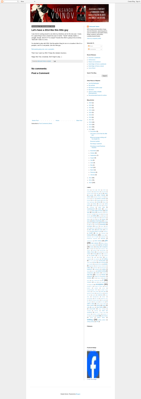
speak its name (90, 293)
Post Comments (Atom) (45, 123)
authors (89, 196)
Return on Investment (95, 62)
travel (104, 305)
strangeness (96, 296)
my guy (99, 255)
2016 (90, 122)
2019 (90, 115)
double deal (98, 214)
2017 (90, 119)
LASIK (96, 245)
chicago (106, 205)
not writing (105, 259)
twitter (93, 307)
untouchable (92, 308)
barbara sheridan (101, 198)
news (100, 257)
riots (88, 280)
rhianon (99, 278)
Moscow (104, 252)
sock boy (103, 291)
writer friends (104, 315)
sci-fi (92, 284)
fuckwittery (89, 226)
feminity (106, 221)
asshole (91, 195)
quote (88, 271)
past (95, 262)
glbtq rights (91, 229)
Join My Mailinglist (94, 83)
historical (103, 233)
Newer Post (35, 120)
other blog (89, 262)
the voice (102, 301)
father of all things (97, 221)
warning (96, 310)
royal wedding (102, 282)
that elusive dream (95, 300)
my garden (92, 255)
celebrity (94, 205)
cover (99, 209)
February (93, 172)
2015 (90, 124)
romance (89, 282)
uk (107, 307)
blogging (99, 200)
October (92, 153)
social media (95, 291)
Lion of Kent (92, 68)
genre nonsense (104, 228)
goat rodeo (100, 229)
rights (104, 278)
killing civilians (104, 243)
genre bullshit (94, 228)
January (92, 175)
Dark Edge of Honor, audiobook (97, 64)
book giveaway (90, 202)
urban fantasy (102, 308)
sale (88, 284)
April (91, 167)
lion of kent (104, 245)
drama (104, 214)
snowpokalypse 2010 (92, 289)
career (100, 203)
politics (88, 267)
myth (95, 257)
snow (103, 288)
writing (90, 319)
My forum (91, 89)
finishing (96, 222)
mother (89, 253)
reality (97, 274)
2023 (90, 107)
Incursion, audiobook (94, 57)
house (95, 235)
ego (100, 215)
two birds (100, 307)
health (91, 233)
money (98, 252)
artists (106, 193)
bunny (94, 203)
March (92, 170)
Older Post (79, 120)
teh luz (96, 298)
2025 (90, 103)
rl (102, 280)
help (97, 233)
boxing (98, 202)
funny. (102, 226)
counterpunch (91, 209)
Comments (92, 49)
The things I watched (96, 143)
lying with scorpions (102, 247)
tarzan (103, 296)
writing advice (101, 319)
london (92, 246)
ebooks (89, 215)
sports (94, 295)
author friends (101, 195)
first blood (103, 222)
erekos (98, 217)
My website (92, 85)
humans (103, 235)
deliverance (100, 212)
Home (57, 120)
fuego (96, 226)
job (106, 240)
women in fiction (97, 314)
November (93, 150)
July (91, 160)
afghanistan (96, 191)
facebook (104, 217)
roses (95, 282)
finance (90, 222)
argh (97, 193)
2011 (90, 180)
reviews (89, 278)
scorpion (100, 284)
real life (89, 274)
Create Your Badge (92, 379)
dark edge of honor (97, 210)
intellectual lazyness (92, 238)
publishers (89, 269)
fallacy (88, 219)
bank (93, 198)
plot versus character (101, 266)
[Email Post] (54, 61)
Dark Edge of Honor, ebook (96, 66)
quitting (104, 269)
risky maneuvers (96, 280)
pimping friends (98, 264)
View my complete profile (94, 38)
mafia (94, 248)
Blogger (78, 394)
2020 (90, 112)
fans (98, 219)
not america (96, 259)
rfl (94, 278)
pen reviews (90, 264)
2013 (90, 129)
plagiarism (91, 266)
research (89, 276)
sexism (96, 288)
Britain (104, 202)
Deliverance (92, 60)
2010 (90, 182)
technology (89, 298)
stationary (100, 295)
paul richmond (102, 262)
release (103, 274)
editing (95, 216)
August (92, 158)
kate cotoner (94, 243)
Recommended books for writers (98, 95)
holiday (89, 235)
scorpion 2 (89, 286)
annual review (90, 193)
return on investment (100, 276)
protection (95, 267)
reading (104, 272)
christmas (92, 207)
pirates (106, 264)
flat (87, 224)
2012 (90, 177)
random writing (101, 271)
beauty (88, 200)
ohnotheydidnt (101, 260)
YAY (97, 321)
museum (106, 253)
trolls (88, 307)
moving (94, 253)
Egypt (104, 215)
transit (98, 305)
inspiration (103, 236)
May (91, 165)
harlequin (105, 231)
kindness (91, 245)
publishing (97, 269)
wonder (92, 315)
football (96, 224)
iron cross (98, 241)
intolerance (89, 240)
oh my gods (92, 260)
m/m (90, 248)
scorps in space (98, 286)
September (93, 155)
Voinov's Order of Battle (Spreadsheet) (95, 92)
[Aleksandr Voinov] (93, 377)
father (88, 221)
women (88, 314)
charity (100, 205)
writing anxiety (90, 321)
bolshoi (104, 200)
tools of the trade (101, 303)
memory (95, 250)
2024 (90, 105)
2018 (90, 117)
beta (93, 200)
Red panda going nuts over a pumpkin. (43, 49)
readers (98, 272)
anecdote (103, 191)
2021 (90, 110)
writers (91, 317)
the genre (89, 301)
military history (90, 252)
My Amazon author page (95, 87)
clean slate (101, 207)
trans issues (90, 305)
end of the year (91, 217)
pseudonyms (103, 267)
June (91, 162)
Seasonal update (95, 141)
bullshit (88, 203)
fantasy (104, 219)
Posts (91, 46)
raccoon (93, 271)
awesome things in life (98, 196)
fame (93, 219)
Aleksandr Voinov (94, 26)
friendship (103, 224)
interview (103, 238)
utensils (89, 310)
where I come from (100, 312)
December (93, 131)
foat (91, 224)
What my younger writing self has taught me (98, 138)
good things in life (96, 231)
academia (89, 191)
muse (100, 253)
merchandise (103, 250)
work (97, 316)
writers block (101, 317)
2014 (90, 127)
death (93, 212)
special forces (99, 293)
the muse (96, 301)
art (101, 193)
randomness (90, 272)
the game (103, 300)
